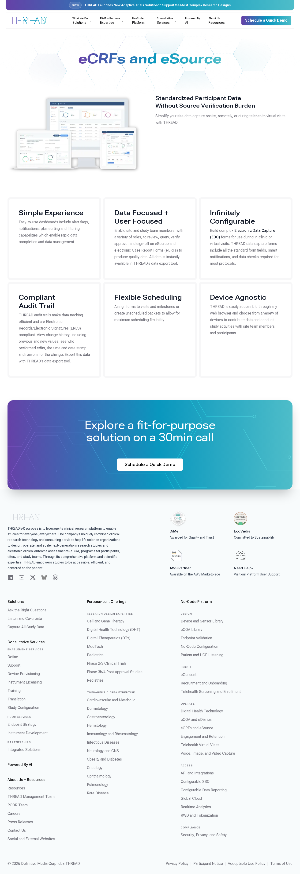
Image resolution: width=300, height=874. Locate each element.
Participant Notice (208, 863)
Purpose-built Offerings (106, 601)
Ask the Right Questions (27, 610)
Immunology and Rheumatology (112, 734)
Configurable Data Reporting (204, 790)
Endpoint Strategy (22, 724)
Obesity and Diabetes (104, 759)
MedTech (95, 646)
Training (14, 690)
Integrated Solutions (24, 749)
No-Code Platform (196, 601)
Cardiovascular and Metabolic (111, 700)
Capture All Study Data (26, 627)
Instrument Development (28, 733)
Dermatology (97, 708)
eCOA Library (191, 629)
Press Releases (20, 822)
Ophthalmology (99, 776)
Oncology (94, 767)
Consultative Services (26, 642)
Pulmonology (97, 784)
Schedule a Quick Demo (150, 464)
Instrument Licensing (25, 682)
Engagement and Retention (203, 736)
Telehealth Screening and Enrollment (211, 691)
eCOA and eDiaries (196, 719)
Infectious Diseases (103, 742)
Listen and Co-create (25, 618)
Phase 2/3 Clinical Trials (107, 663)
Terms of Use (281, 863)
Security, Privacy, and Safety (204, 835)
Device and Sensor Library (202, 621)
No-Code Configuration (199, 646)
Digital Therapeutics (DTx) (108, 638)
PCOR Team (18, 805)
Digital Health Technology (202, 711)
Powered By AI (20, 764)
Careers (14, 813)
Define (13, 657)
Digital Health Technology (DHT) (113, 629)
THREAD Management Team (31, 796)
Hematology (97, 725)
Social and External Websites (31, 839)
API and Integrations (197, 773)
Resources (16, 788)
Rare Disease (98, 793)
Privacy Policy (177, 863)
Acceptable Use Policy (246, 863)
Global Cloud (191, 798)
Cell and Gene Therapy (105, 621)
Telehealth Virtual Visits (200, 745)
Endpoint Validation (196, 638)
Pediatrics (95, 655)
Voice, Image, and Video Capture (208, 753)
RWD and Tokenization (199, 815)
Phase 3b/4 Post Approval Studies (114, 672)
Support (14, 665)
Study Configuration (23, 707)
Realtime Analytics (196, 807)
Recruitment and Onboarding (204, 683)
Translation (17, 699)
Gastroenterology (101, 717)
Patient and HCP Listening (202, 655)
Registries (95, 680)
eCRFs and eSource (197, 728)
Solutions (16, 601)
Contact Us (17, 830)
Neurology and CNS (103, 751)
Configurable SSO (195, 781)
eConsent (188, 674)
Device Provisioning (24, 674)
